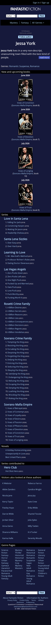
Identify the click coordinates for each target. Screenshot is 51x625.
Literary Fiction (41, 556)
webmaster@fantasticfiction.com (25, 607)
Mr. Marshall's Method (17, 256)
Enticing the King (14, 363)
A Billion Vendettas (15, 332)
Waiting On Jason (15, 229)
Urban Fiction (41, 561)
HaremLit (5, 568)
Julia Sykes (32, 520)
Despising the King (15, 352)
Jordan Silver (8, 520)
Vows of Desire (14, 418)
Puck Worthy (13, 294)
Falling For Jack (14, 222)
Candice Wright (35, 489)
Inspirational (43, 565)
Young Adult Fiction (43, 569)
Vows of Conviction (25, 103)
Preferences (30, 602)
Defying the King (14, 359)
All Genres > (38, 22)
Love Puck (11, 290)
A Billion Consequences (17, 321)
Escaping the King (16, 384)
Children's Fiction (42, 574)
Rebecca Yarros (35, 483)
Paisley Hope (8, 507)
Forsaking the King (15, 349)
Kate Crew (32, 501)
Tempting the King (15, 342)
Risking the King (16, 398)
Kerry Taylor (7, 501)
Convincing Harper (15, 226)
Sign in (36, 2)
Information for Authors (37, 598)
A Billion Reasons (15, 314)
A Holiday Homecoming (15, 450)
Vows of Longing (25, 171)
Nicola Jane (7, 495)
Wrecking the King (17, 395)
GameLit (5, 565)
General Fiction (41, 551)
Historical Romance (30, 554)
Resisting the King (15, 345)
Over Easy (11, 242)
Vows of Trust (25, 207)
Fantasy (25, 22)
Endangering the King (18, 377)
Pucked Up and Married (18, 283)
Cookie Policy (24, 600)
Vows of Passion (14, 422)
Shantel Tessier (35, 514)
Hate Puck (11, 287)
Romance (34, 66)
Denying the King (16, 388)
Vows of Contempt (15, 411)
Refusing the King (16, 380)
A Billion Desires (14, 307)
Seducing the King (15, 366)
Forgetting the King (16, 356)
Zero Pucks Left (14, 276)
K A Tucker (32, 532)
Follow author (25, 37)
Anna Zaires (7, 526)
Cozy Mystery (18, 564)
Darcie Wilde (8, 514)
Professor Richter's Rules (18, 259)
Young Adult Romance (30, 581)
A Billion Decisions (15, 325)
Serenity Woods (35, 538)
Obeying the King (15, 370)
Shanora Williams (10, 532)
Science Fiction (4, 551)
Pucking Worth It (14, 297)
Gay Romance (30, 574)
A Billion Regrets (14, 328)
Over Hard (12, 246)
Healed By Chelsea (15, 233)
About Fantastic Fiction (13, 598)
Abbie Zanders (8, 489)
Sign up (45, 2)
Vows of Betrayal (14, 408)
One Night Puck (14, 280)
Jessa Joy (31, 495)
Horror (4, 558)
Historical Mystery (19, 559)
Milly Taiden (33, 526)
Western (19, 568)
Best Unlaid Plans (13, 457)
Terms (33, 600)
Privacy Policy (12, 600)
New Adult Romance (30, 568)
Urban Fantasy (4, 561)
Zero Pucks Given (15, 273)
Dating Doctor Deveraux (18, 263)
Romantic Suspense (19, 66)
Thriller (18, 552)
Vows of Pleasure (15, 426)
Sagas (29, 563)
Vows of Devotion (25, 137)
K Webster (7, 483)
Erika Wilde (33, 507)
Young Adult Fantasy (6, 577)
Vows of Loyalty (14, 415)
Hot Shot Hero (11, 471)
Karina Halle (7, 538)
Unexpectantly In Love (15, 453)
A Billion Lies (13, 318)
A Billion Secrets (14, 311)
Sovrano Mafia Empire (22, 105)
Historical (19, 555)
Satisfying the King (17, 373)
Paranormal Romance (6, 572)
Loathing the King (16, 391)
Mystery (14, 22)
